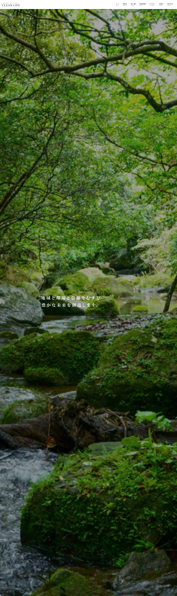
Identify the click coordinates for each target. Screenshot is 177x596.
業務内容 (125, 4)
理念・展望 (133, 4)
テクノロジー (152, 4)
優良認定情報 (143, 4)
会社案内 (161, 4)
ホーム (117, 4)
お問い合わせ (170, 4)
